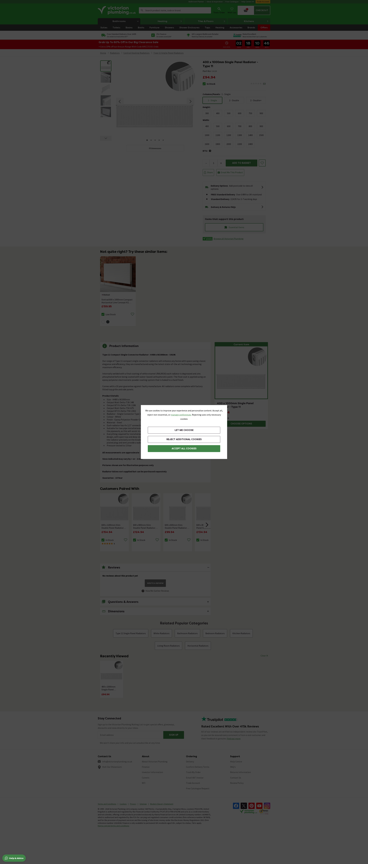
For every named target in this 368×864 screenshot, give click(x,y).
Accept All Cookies (184, 448)
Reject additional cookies (184, 439)
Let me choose (184, 430)
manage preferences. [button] (181, 414)
